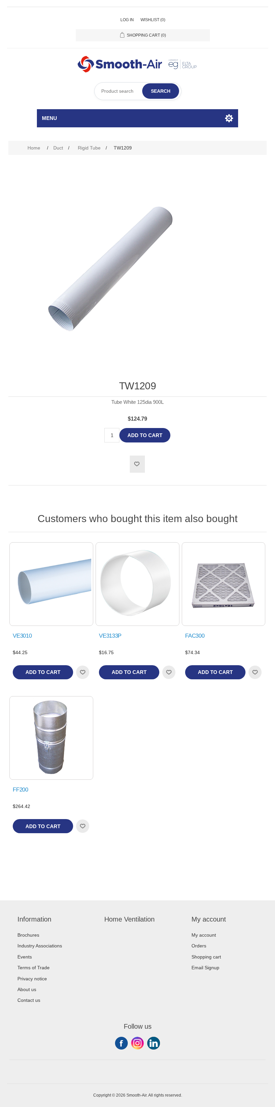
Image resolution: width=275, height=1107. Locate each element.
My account (203, 935)
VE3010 (22, 636)
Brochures (28, 935)
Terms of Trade (33, 967)
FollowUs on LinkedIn (153, 1043)
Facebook (121, 1043)
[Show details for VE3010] (51, 584)
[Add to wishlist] (82, 672)
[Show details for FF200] (51, 738)
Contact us (28, 1000)
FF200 (20, 789)
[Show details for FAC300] (223, 584)
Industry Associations (39, 945)
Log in (127, 19)
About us (26, 989)
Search (160, 91)
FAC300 (194, 636)
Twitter (137, 1043)
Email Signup (205, 967)
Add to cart (144, 435)
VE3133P (110, 636)
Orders (198, 945)
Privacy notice (32, 978)
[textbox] (137, 91)
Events (24, 957)
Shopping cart (206, 957)
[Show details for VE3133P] (137, 584)
